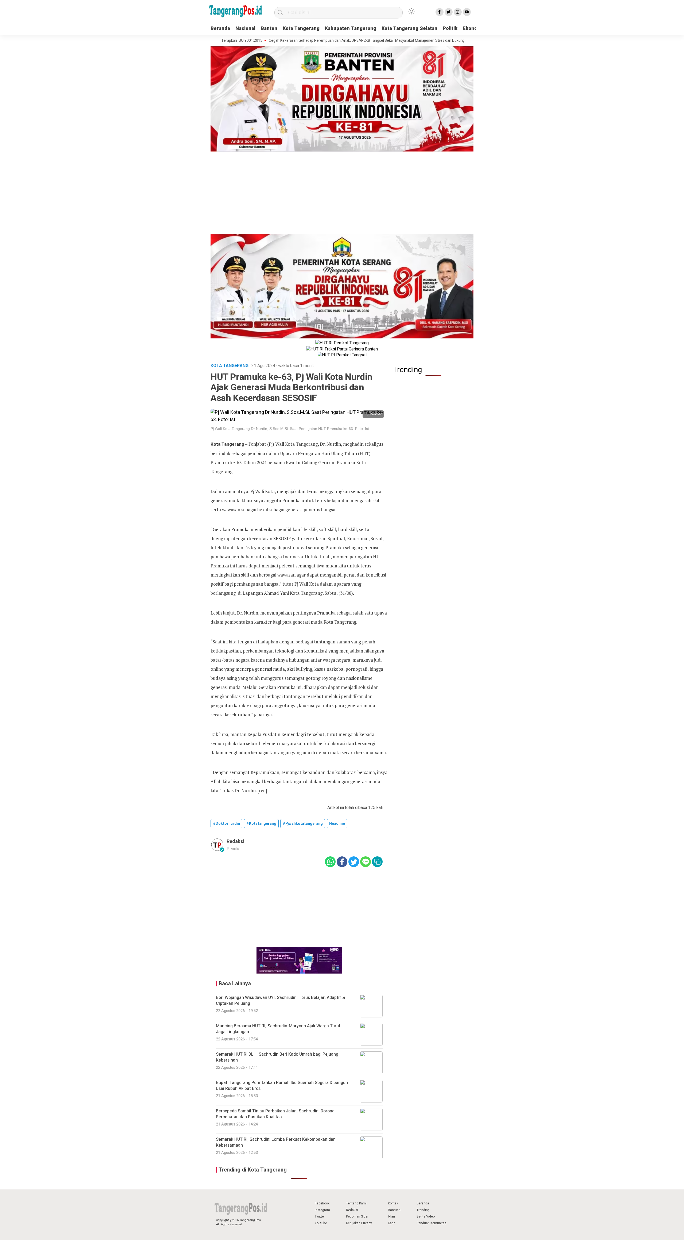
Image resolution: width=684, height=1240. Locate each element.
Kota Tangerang (301, 28)
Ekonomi (473, 28)
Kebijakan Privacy (359, 1223)
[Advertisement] (342, 193)
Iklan (391, 1216)
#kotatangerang (261, 823)
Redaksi (352, 1210)
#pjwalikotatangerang (303, 823)
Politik (450, 28)
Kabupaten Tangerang (350, 28)
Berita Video (426, 1216)
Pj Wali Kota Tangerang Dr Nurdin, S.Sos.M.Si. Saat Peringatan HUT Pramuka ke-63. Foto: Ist (290, 428)
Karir (391, 1223)
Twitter (320, 1216)
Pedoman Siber (357, 1216)
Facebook (322, 1203)
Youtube (321, 1223)
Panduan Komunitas (431, 1223)
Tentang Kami (356, 1203)
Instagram (322, 1210)
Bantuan (394, 1210)
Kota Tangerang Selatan (409, 28)
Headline (337, 823)
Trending (423, 1210)
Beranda (220, 28)
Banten (269, 28)
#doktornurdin (226, 823)
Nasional (245, 28)
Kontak (393, 1203)
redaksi (235, 841)
